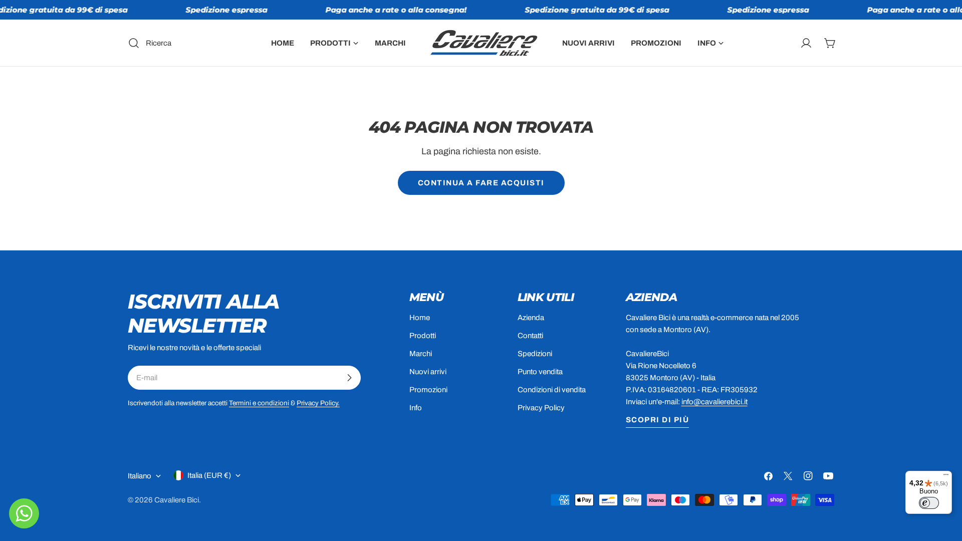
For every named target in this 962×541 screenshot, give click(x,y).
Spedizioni (535, 354)
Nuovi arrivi (427, 372)
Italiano (139, 476)
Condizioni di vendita (552, 390)
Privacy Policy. (318, 403)
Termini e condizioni (259, 403)
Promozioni (428, 390)
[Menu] (946, 477)
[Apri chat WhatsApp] (24, 513)
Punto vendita (540, 372)
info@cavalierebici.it (714, 402)
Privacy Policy (541, 408)
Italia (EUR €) (209, 475)
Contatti (530, 336)
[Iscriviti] (349, 377)
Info (415, 408)
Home (419, 318)
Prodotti (422, 336)
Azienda (531, 318)
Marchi (420, 354)
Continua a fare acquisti (481, 183)
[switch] (929, 503)
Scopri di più (657, 420)
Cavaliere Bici (176, 500)
